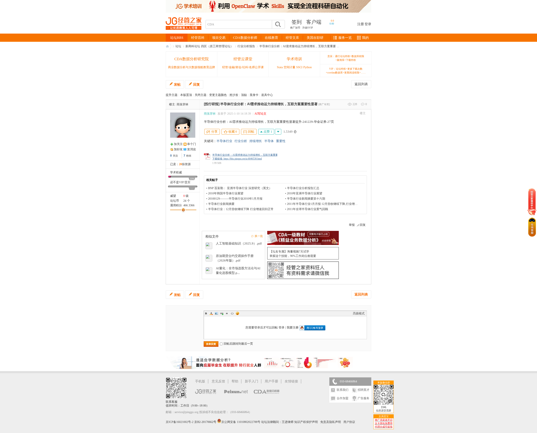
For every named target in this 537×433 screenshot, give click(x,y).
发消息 (191, 149)
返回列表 (361, 84)
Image (216, 313)
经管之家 (168, 46)
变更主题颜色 (218, 95)
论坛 (178, 46)
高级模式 (359, 313)
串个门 (191, 144)
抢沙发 (233, 95)
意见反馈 (218, 381)
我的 (365, 37)
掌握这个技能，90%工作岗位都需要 (293, 256)
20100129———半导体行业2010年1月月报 (235, 198)
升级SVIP (307, 27)
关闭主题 (200, 95)
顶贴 (244, 95)
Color (211, 313)
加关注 (178, 144)
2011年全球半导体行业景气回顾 (307, 209)
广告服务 (363, 398)
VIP (181, 182)
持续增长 (255, 141)
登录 (368, 24)
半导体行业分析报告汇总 (303, 188)
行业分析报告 (246, 46)
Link (222, 313)
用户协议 (349, 422)
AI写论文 (260, 113)
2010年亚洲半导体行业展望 (304, 193)
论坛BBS (176, 37)
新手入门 (251, 381)
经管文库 (292, 37)
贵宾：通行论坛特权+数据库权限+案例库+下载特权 (345, 58)
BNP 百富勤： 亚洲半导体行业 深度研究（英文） (240, 188)
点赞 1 (267, 131)
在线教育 (271, 37)
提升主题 (171, 95)
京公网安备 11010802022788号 (241, 422)
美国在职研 (315, 37)
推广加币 (295, 27)
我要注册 (292, 327)
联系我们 (342, 389)
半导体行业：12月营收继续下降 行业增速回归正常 (241, 209)
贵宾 (187, 182)
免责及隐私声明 (330, 422)
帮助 (235, 381)
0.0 (332, 20)
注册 (360, 24)
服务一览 (345, 37)
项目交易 (218, 37)
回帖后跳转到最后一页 (238, 343)
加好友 (178, 149)
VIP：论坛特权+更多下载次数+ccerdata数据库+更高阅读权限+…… (346, 70)
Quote (227, 313)
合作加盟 (342, 398)
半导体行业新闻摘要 (221, 203)
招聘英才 (363, 389)
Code (232, 313)
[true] (278, 24)
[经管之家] (183, 33)
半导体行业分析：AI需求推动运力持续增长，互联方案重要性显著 (269, 104)
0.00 (332, 23)
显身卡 (254, 95)
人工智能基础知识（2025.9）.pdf (239, 243)
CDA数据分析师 (245, 37)
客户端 (313, 22)
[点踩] (278, 132)
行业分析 (241, 141)
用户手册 (271, 381)
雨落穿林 (182, 104)
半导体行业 (224, 141)
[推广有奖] (324, 104)
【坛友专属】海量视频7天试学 (289, 251)
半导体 (269, 141)
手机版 (200, 381)
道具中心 (267, 95)
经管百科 (198, 37)
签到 (297, 22)
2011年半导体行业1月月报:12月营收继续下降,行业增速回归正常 (328, 203)
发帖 (177, 84)
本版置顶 (186, 95)
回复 (196, 84)
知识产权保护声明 (306, 422)
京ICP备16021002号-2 (179, 422)
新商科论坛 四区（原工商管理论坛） (209, 46)
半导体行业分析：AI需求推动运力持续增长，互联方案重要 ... (299, 46)
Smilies (237, 313)
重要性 (280, 141)
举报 (352, 224)
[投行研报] (211, 104)
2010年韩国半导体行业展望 (225, 193)
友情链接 (291, 381)
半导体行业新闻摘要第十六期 (306, 198)
